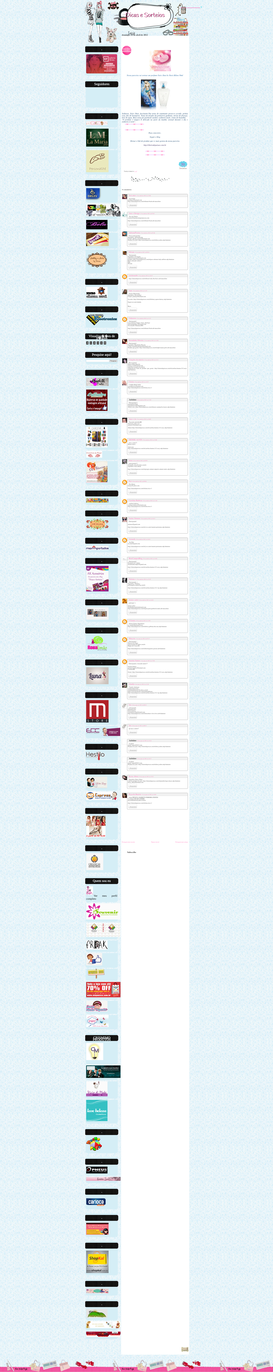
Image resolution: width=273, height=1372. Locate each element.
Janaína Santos (134, 660)
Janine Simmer (134, 518)
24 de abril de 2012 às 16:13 (148, 518)
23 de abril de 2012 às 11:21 (144, 318)
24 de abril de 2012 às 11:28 (150, 500)
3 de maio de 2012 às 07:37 (143, 638)
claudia (131, 684)
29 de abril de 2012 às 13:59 (143, 621)
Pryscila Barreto (135, 794)
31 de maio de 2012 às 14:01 (149, 794)
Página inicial (155, 842)
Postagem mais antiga (181, 842)
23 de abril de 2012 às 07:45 (147, 213)
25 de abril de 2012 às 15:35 (144, 579)
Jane (130, 290)
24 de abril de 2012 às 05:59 (140, 460)
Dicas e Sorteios (144, 15)
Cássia (131, 381)
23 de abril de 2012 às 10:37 (146, 275)
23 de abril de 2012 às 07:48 (148, 233)
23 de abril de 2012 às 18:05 (144, 419)
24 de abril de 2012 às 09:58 (139, 481)
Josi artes (132, 195)
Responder (133, 205)
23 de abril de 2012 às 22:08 (150, 440)
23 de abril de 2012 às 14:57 (141, 382)
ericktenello (133, 275)
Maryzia (132, 638)
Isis (130, 704)
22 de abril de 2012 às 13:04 (144, 195)
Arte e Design (134, 213)
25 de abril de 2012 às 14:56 (150, 558)
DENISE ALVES (135, 439)
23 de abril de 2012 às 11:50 (151, 340)
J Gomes (132, 620)
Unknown (132, 318)
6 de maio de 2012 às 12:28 (142, 684)
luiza (131, 460)
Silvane (131, 252)
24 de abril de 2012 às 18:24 (143, 539)
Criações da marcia (136, 359)
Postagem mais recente (128, 842)
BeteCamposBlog (135, 558)
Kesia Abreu (134, 776)
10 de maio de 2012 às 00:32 (139, 705)
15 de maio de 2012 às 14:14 (144, 741)
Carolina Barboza (135, 500)
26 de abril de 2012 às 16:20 (146, 600)
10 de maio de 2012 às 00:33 (139, 725)
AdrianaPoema (134, 232)
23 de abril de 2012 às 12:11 (151, 360)
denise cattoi (134, 599)
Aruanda (132, 539)
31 (183, 164)
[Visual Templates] (185, 1349)
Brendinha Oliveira (136, 340)
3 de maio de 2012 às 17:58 (148, 661)
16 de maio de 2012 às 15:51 (146, 776)
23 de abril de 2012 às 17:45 (144, 400)
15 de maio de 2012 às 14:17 (144, 758)
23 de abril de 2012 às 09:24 (142, 252)
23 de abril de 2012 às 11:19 (140, 291)
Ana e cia (132, 419)
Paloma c (132, 579)
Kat (130, 481)
